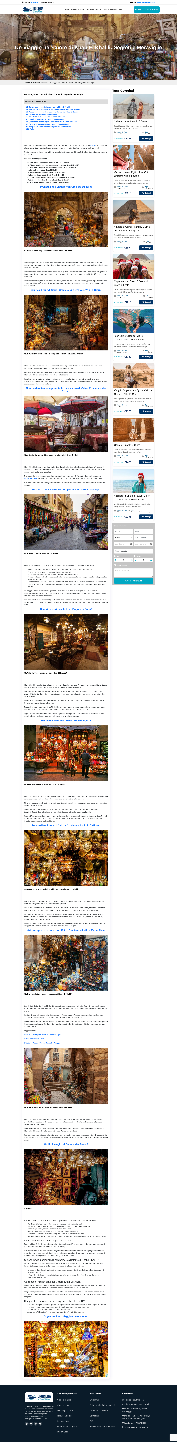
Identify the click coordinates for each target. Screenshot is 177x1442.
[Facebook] (40, 1424)
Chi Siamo (94, 1400)
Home (67, 9)
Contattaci (94, 1416)
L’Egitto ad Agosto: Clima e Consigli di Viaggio (42, 1043)
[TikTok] (27, 1424)
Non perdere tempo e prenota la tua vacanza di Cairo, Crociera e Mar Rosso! (66, 390)
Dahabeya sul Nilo (65, 1410)
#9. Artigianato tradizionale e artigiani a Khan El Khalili (48, 126)
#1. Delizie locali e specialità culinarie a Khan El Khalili (48, 107)
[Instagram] (36, 1424)
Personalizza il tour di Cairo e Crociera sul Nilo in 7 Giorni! (66, 825)
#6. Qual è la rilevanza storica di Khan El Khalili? (45, 119)
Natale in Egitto (64, 1416)
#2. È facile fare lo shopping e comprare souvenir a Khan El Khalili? (53, 109)
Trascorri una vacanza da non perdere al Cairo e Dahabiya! (66, 489)
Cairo (92, 145)
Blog (120, 9)
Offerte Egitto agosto (67, 1426)
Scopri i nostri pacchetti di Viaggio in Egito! (66, 609)
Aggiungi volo (121, 565)
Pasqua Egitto (63, 1421)
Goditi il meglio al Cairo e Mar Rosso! (66, 1144)
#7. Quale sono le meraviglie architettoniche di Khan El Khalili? (51, 122)
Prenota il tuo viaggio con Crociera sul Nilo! (66, 186)
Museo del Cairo (30, 478)
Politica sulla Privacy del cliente (104, 1405)
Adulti (117, 556)
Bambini (138, 556)
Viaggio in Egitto (65, 1400)
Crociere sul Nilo (92, 9)
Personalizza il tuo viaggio (146, 10)
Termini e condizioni (99, 1410)
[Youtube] (31, 1424)
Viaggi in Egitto (77, 9)
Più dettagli (146, 139)
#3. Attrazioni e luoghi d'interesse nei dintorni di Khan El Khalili (52, 112)
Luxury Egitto (63, 1432)
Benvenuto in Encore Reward (103, 1426)
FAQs (92, 1421)
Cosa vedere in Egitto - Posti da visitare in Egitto (42, 1035)
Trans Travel (143, 1404)
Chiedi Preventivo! (133, 581)
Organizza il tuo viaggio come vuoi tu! (66, 1316)
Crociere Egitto (64, 1405)
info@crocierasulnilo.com (146, 2)
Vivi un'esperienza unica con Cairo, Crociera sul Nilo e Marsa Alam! (66, 930)
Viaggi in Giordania (109, 9)
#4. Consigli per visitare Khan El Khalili (41, 114)
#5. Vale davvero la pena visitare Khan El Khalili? (45, 117)
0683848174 (35, 2)
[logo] (33, 9)
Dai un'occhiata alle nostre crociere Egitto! (66, 720)
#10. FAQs (30, 129)
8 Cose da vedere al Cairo (34, 1039)
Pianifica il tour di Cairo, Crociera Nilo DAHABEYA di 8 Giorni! (66, 290)
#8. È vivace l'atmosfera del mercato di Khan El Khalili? (48, 124)
